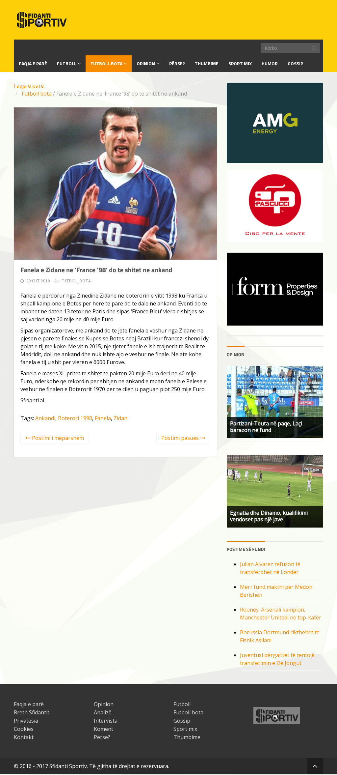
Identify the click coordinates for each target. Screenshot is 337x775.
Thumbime (207, 63)
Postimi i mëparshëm (57, 438)
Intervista (105, 720)
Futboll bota (106, 63)
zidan (120, 418)
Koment (103, 728)
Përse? (177, 63)
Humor (270, 63)
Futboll (66, 63)
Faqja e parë (29, 85)
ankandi (45, 418)
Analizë (103, 712)
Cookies (24, 728)
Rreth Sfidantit (31, 712)
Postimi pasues (180, 438)
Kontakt (24, 737)
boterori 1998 (75, 418)
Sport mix (240, 63)
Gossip (295, 63)
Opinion (146, 63)
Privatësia (26, 720)
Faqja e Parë (33, 63)
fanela (103, 418)
